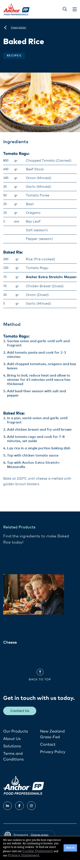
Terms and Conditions (13, 756)
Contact (47, 745)
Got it (70, 847)
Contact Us (19, 711)
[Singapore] (5, 27)
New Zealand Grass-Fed (52, 734)
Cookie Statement (37, 851)
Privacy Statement (23, 855)
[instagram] (31, 805)
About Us (12, 739)
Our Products (15, 731)
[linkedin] (7, 805)
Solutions (12, 746)
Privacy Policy (52, 752)
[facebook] (19, 805)
